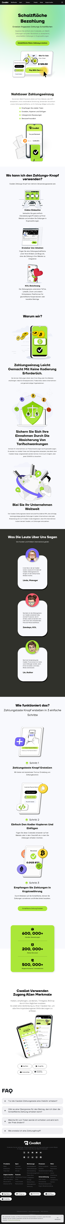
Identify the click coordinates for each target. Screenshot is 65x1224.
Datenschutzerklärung (14, 1220)
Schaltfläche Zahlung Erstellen (32, 908)
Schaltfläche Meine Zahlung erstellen (32, 43)
